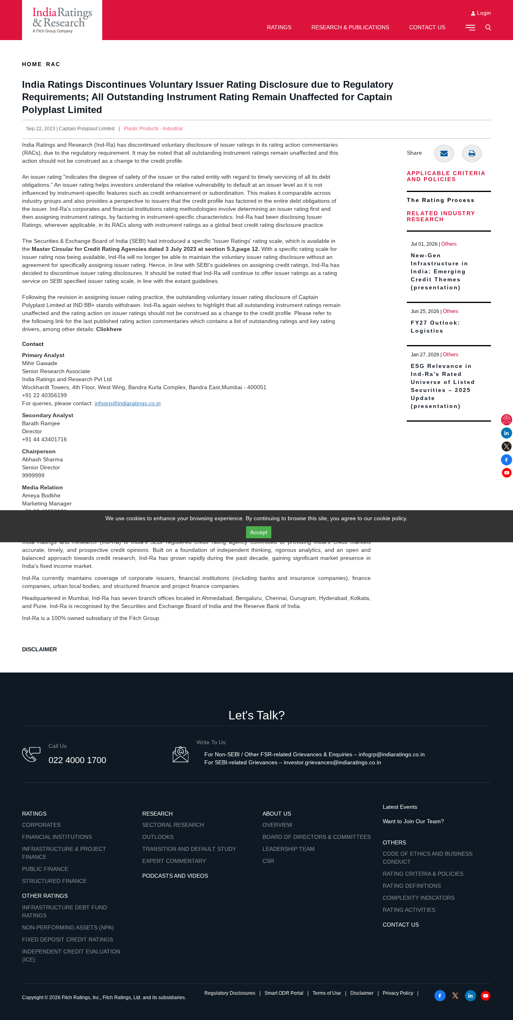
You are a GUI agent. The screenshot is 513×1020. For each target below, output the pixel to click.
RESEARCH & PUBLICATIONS (350, 27)
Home (32, 64)
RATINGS (279, 27)
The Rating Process (441, 200)
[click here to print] (472, 153)
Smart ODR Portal (284, 993)
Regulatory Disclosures (229, 993)
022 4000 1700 (77, 760)
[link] (62, 20)
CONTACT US (427, 27)
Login (483, 13)
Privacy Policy (398, 993)
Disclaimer (362, 993)
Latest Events (400, 807)
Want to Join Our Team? (413, 821)
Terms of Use (327, 993)
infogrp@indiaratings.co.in (128, 403)
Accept (258, 532)
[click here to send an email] (444, 153)
